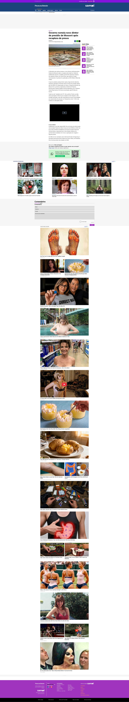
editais (56, 10)
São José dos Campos (85, 695)
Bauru (82, 687)
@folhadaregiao (50, 684)
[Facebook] (75, 41)
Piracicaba (83, 693)
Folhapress (50, 40)
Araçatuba (83, 685)
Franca (82, 690)
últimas (39, 10)
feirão (60, 10)
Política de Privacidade (63, 699)
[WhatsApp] (77, 41)
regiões (44, 10)
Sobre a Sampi (40, 699)
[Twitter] (79, 41)
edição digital (50, 10)
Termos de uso (51, 699)
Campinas (83, 688)
